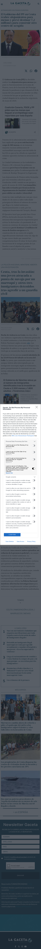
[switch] (33, 446)
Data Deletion (10, 541)
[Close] (37, 408)
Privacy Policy (31, 541)
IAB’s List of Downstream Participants (23, 435)
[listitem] (20, 441)
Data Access (20, 541)
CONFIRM (12, 534)
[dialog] (20, 474)
